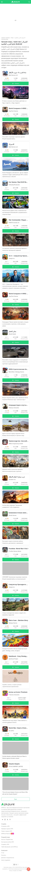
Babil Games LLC (13, 75)
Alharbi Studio (12, 334)
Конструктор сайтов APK (7, 842)
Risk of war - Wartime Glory (18, 620)
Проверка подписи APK (7, 828)
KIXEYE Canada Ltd (14, 222)
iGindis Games (12, 515)
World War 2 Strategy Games (16, 372)
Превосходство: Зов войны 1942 (19, 441)
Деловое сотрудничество (7, 857)
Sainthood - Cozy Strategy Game (19, 656)
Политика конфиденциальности (16, 869)
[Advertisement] (15, 20)
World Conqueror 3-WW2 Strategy (19, 108)
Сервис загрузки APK (6, 831)
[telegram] (2, 819)
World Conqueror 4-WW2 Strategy (19, 294)
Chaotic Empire (14, 764)
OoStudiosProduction (14, 184)
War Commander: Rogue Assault (19, 220)
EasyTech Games (13, 111)
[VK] (7, 819)
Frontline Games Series (15, 551)
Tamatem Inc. (12, 479)
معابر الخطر (12, 331)
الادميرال (11, 144)
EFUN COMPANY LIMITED (16, 766)
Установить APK (5, 826)
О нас (2, 852)
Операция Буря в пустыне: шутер (19, 405)
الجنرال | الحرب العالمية (20, 37)
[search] (29, 2)
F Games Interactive (14, 694)
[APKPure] (15, 2)
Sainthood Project (13, 659)
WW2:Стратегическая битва (19, 369)
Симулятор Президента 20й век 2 (19, 584)
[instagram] (5, 819)
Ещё (15, 799)
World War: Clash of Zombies (19, 728)
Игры (12, 37)
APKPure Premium (5, 833)
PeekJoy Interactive (14, 408)
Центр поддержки (5, 860)
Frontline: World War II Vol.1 (18, 549)
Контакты (3, 855)
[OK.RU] (10, 819)
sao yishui (11, 730)
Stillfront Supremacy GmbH (16, 443)
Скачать (17, 83)
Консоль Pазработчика (7, 839)
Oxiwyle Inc (12, 258)
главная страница (5, 37)
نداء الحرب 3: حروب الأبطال (17, 72)
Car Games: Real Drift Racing (19, 182)
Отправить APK (5, 844)
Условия (15, 870)
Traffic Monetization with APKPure (9, 847)
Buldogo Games (13, 623)
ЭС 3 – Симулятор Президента (19, 256)
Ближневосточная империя (19, 513)
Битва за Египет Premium (18, 692)
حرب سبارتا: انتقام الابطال (17, 477)
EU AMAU (19, 870)
